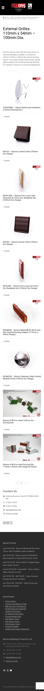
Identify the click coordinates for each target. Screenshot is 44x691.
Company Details (11, 626)
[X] (7, 522)
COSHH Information (13, 611)
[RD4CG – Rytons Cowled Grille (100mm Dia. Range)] (22, 134)
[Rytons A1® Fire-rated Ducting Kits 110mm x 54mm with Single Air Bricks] (22, 447)
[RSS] (4, 522)
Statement (17, 629)
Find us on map (12, 513)
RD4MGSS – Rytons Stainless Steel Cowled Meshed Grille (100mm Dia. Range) (22, 377)
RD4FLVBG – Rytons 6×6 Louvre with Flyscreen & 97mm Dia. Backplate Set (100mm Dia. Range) (19, 197)
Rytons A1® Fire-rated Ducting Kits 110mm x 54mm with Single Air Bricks (20, 465)
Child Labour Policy (12, 624)
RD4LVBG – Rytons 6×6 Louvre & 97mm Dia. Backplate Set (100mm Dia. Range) (20, 287)
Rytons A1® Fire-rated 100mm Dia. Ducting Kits (18, 421)
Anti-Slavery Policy (12, 622)
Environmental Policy (13, 616)
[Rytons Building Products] (22, 7)
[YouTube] (11, 522)
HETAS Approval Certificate (15, 609)
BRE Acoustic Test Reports (15, 606)
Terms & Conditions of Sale (16, 604)
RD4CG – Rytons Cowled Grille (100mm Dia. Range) (20, 152)
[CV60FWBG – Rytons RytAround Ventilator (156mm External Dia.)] (22, 90)
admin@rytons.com (13, 510)
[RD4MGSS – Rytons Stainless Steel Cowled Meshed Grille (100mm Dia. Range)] (22, 359)
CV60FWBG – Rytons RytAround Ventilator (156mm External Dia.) (21, 108)
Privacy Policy (10, 601)
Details (7, 116)
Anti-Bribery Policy (12, 619)
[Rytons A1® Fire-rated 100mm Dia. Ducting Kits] (22, 403)
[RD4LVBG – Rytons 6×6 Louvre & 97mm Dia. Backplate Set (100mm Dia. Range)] (22, 269)
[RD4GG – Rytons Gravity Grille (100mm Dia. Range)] (22, 225)
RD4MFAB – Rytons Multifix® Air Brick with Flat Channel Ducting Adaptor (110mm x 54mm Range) (21, 332)
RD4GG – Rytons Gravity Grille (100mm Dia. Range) (20, 243)
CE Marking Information (14, 614)
